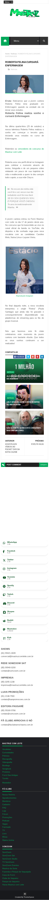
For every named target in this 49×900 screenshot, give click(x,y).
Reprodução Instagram (24, 296)
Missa (4, 837)
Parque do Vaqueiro (10, 881)
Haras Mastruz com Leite (13, 885)
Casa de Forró (8, 875)
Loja (4, 811)
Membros (6, 801)
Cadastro (6, 804)
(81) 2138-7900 (7, 696)
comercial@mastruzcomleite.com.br (17, 656)
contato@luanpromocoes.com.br (15, 699)
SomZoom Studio (9, 859)
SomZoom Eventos (10, 865)
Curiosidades (8, 752)
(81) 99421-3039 (8, 653)
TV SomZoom (8, 862)
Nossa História (8, 795)
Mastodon (6, 783)
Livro (4, 833)
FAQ (4, 808)
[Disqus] (24, 501)
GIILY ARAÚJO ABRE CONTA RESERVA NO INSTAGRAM (23, 403)
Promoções (7, 817)
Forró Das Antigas (10, 775)
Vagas (5, 824)
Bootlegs (6, 765)
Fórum (5, 814)
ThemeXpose (29, 897)
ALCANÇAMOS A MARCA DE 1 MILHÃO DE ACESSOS (23, 377)
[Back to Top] (24, 894)
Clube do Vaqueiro (10, 878)
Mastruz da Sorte (9, 868)
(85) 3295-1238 (7, 682)
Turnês (5, 778)
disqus (43, 465)
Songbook (6, 769)
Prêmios (5, 756)
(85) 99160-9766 (8, 710)
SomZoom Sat (8, 855)
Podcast (5, 821)
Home (7, 54)
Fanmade (6, 827)
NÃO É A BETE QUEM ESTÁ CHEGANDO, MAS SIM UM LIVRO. (24, 429)
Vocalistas (6, 749)
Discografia (7, 759)
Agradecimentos (9, 798)
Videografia (7, 762)
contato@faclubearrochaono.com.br (17, 725)
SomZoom (6, 852)
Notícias (14, 54)
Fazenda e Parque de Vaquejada (16, 872)
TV (3, 830)
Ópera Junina (8, 840)
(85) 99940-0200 (8, 667)
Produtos (6, 772)
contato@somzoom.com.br (13, 671)
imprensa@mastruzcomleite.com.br (17, 685)
